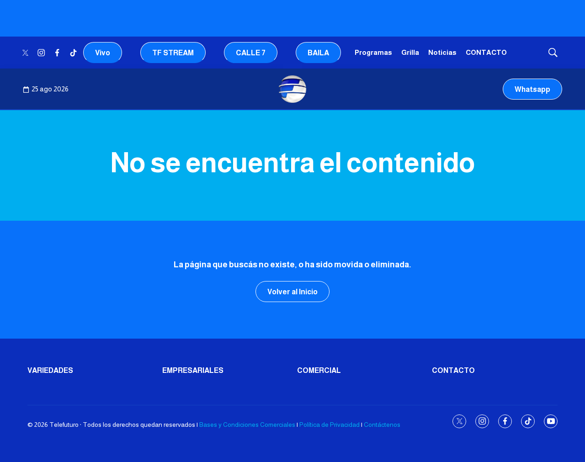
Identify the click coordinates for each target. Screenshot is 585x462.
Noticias (442, 52)
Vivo (102, 53)
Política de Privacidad (329, 424)
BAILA (318, 53)
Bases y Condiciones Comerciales (247, 424)
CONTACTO (486, 52)
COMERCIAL (319, 370)
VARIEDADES (50, 370)
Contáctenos (382, 424)
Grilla (410, 52)
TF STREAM (173, 53)
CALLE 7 (251, 53)
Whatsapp (532, 89)
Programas (373, 52)
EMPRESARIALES (192, 370)
